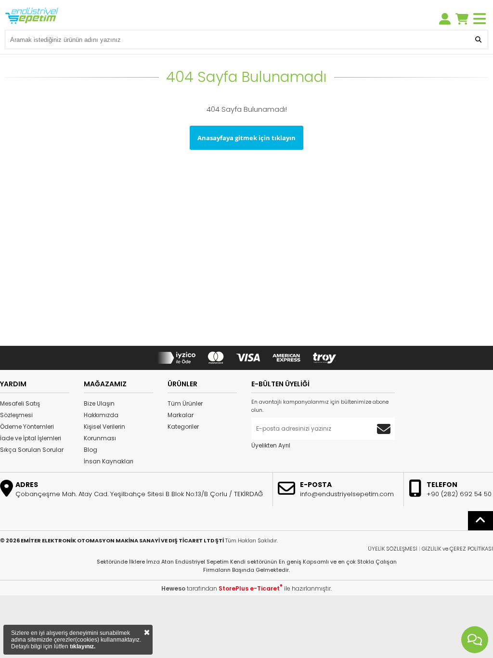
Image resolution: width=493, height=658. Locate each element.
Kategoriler (183, 426)
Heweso (173, 588)
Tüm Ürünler (185, 403)
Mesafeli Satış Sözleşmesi (20, 409)
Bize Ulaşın (99, 403)
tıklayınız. (82, 646)
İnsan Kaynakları (108, 461)
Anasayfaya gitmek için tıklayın (246, 137)
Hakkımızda (101, 415)
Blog (90, 450)
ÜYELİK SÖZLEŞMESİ (392, 549)
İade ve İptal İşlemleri (30, 438)
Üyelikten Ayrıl (270, 445)
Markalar (181, 415)
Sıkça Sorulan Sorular (32, 450)
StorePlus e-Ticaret (251, 588)
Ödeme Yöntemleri (27, 426)
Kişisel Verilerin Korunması (104, 432)
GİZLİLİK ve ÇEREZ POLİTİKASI (457, 549)
